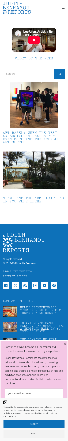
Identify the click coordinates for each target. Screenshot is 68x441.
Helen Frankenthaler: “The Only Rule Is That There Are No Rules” (41, 310)
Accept (34, 424)
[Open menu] (63, 8)
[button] (5, 402)
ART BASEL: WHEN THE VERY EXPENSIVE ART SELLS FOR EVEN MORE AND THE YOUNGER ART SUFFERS (31, 138)
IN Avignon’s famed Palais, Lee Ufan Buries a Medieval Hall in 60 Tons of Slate (42, 327)
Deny (34, 434)
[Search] (59, 74)
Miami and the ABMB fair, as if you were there (33, 200)
